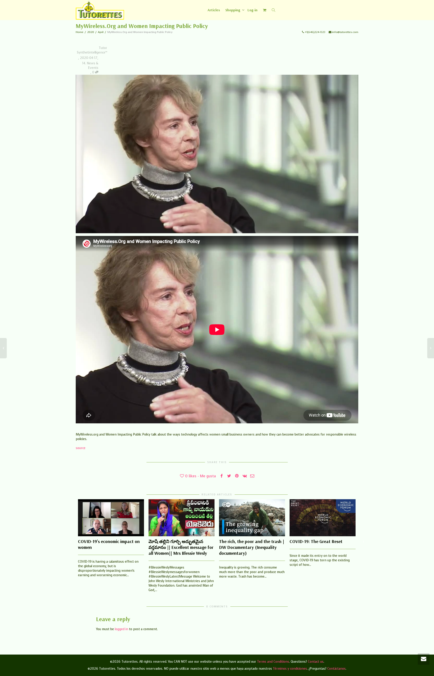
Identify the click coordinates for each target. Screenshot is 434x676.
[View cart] (265, 10)
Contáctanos (336, 669)
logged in (121, 629)
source (80, 448)
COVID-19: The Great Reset (316, 541)
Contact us (315, 662)
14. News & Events (90, 65)
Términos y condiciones (290, 669)
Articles (214, 10)
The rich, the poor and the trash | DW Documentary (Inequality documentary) (251, 547)
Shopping (233, 10)
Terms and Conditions (273, 662)
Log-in (252, 10)
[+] (111, 517)
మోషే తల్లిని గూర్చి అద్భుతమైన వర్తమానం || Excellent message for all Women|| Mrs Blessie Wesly (181, 547)
